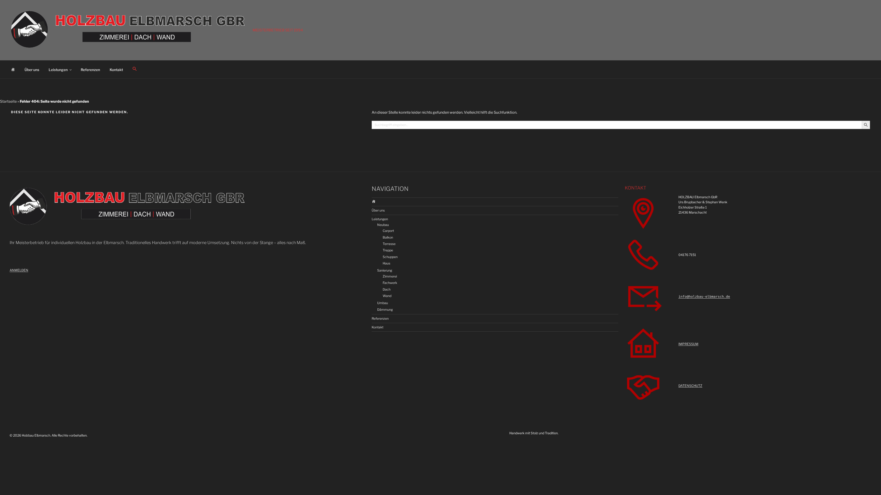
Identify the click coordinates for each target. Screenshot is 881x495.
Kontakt (116, 70)
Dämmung (385, 309)
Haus (386, 263)
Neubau (383, 225)
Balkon (388, 237)
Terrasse (389, 244)
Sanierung (384, 270)
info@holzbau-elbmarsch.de (704, 296)
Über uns (32, 70)
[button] (135, 69)
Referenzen (90, 70)
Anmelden (19, 270)
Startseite (8, 101)
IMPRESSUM (688, 344)
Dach (386, 289)
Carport (388, 231)
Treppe (388, 250)
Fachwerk (390, 283)
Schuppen (390, 257)
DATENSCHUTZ (690, 386)
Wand (387, 296)
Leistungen (58, 70)
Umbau (382, 303)
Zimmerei (390, 276)
